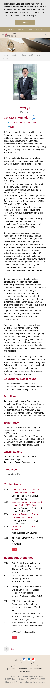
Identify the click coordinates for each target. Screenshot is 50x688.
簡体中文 (39, 29)
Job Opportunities (36, 669)
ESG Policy (19, 663)
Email (13, 127)
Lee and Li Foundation (17, 669)
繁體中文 (20, 29)
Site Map (10, 29)
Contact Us (25, 671)
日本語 (30, 29)
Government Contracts (31, 55)
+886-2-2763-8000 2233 (23, 123)
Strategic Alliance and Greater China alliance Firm (26, 666)
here (6, 15)
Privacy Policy (31, 663)
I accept (25, 22)
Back (13, 649)
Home (5, 55)
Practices (14, 55)
